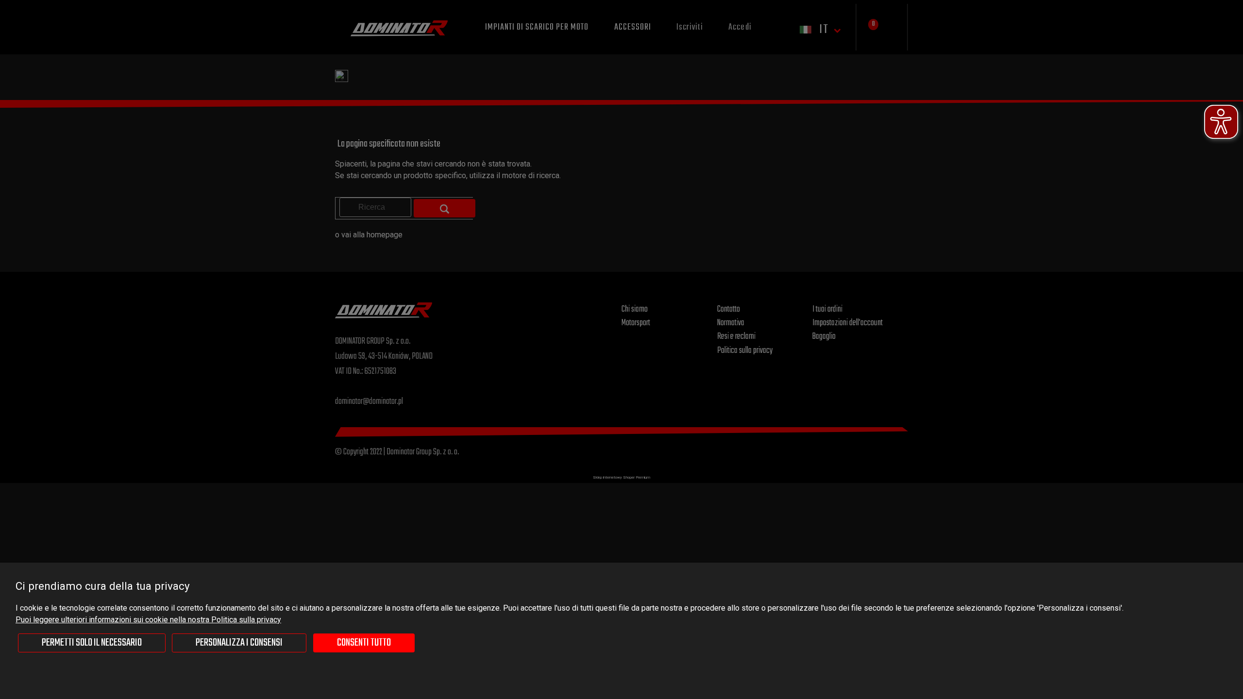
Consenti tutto (364, 642)
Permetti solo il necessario (92, 642)
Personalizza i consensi (239, 642)
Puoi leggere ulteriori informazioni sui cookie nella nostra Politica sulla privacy (148, 619)
